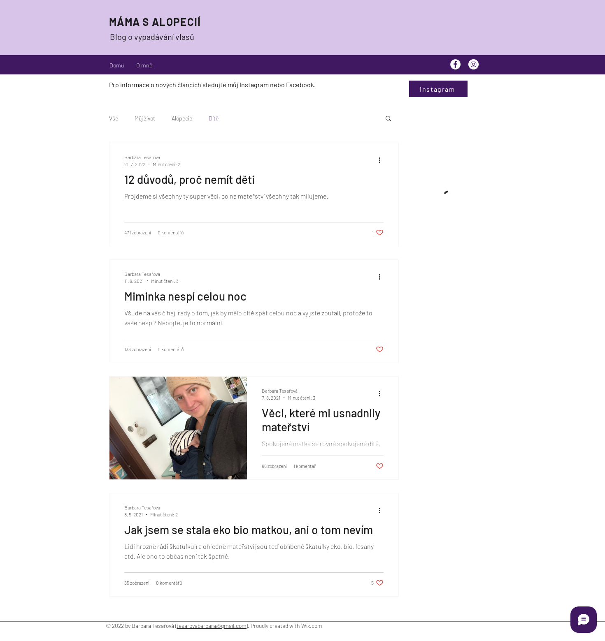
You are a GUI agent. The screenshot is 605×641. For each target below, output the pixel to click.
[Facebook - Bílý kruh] (455, 64)
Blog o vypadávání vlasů (152, 37)
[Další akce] (382, 160)
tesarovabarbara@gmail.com (212, 625)
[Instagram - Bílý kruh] (473, 64)
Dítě (214, 118)
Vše (113, 118)
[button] (388, 119)
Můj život (145, 118)
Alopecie (182, 118)
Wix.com (312, 625)
